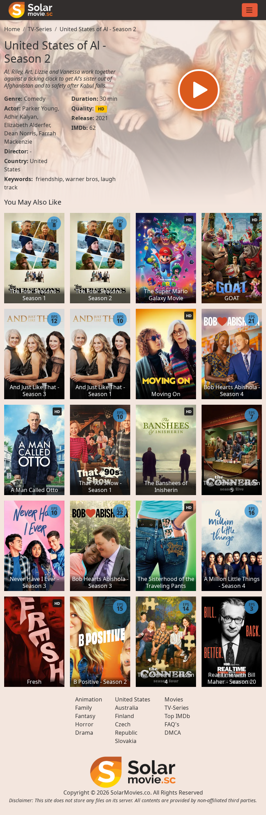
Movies (174, 699)
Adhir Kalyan (20, 116)
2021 (102, 118)
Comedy (34, 98)
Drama (84, 732)
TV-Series (40, 29)
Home (12, 29)
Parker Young (40, 108)
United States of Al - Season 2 (98, 29)
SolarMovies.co (130, 792)
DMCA (173, 732)
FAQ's (172, 724)
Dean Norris (20, 133)
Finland (124, 716)
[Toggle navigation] (250, 10)
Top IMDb (177, 716)
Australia (126, 707)
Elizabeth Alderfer (27, 125)
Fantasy (85, 716)
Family (83, 707)
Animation (88, 699)
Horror (84, 724)
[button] (199, 90)
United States (132, 699)
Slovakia (125, 741)
